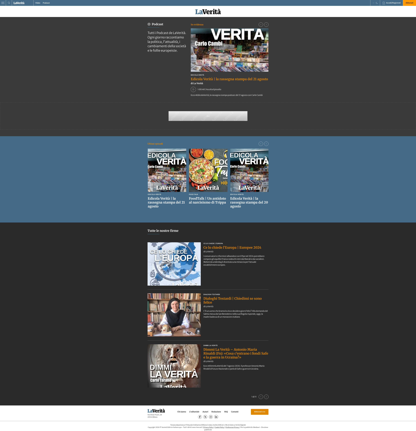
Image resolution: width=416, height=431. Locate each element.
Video (37, 3)
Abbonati (409, 3)
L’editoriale (194, 412)
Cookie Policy (219, 427)
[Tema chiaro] (373, 3)
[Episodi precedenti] (261, 144)
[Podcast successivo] (266, 24)
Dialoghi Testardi (211, 294)
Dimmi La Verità (210, 345)
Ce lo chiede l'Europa (213, 243)
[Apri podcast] (193, 89)
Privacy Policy (208, 427)
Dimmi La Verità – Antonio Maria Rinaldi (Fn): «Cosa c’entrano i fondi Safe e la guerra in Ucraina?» (235, 353)
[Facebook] (200, 417)
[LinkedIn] (216, 417)
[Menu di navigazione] (3, 3)
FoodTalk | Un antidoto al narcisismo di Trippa (207, 200)
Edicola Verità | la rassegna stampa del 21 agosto (229, 79)
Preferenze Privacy (232, 427)
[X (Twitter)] (205, 417)
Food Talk (193, 194)
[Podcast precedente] (261, 24)
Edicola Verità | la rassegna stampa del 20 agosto (249, 202)
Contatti (234, 412)
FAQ (226, 412)
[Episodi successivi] (266, 144)
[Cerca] (9, 3)
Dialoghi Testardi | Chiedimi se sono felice (232, 300)
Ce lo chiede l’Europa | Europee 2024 (232, 247)
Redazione (216, 412)
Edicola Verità (197, 75)
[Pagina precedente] (261, 397)
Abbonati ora (259, 412)
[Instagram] (211, 417)
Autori (205, 412)
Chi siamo (181, 412)
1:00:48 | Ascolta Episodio (209, 89)
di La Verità (208, 251)
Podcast (46, 3)
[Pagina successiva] (266, 397)
